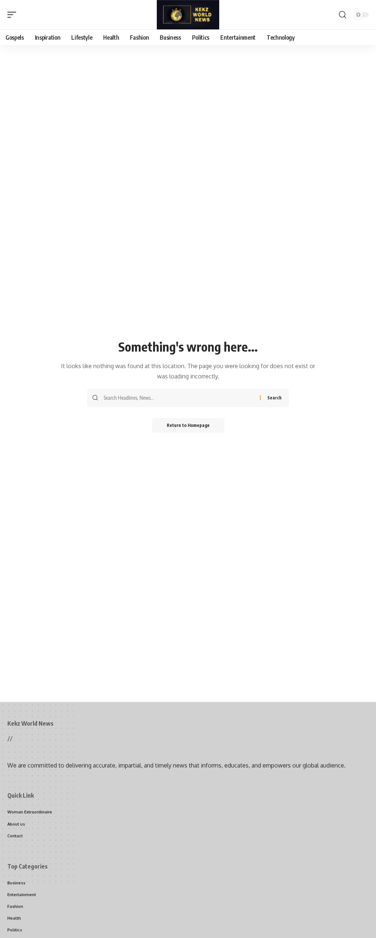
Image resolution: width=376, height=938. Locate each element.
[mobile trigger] (13, 15)
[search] (342, 14)
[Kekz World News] (188, 14)
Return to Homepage (188, 425)
